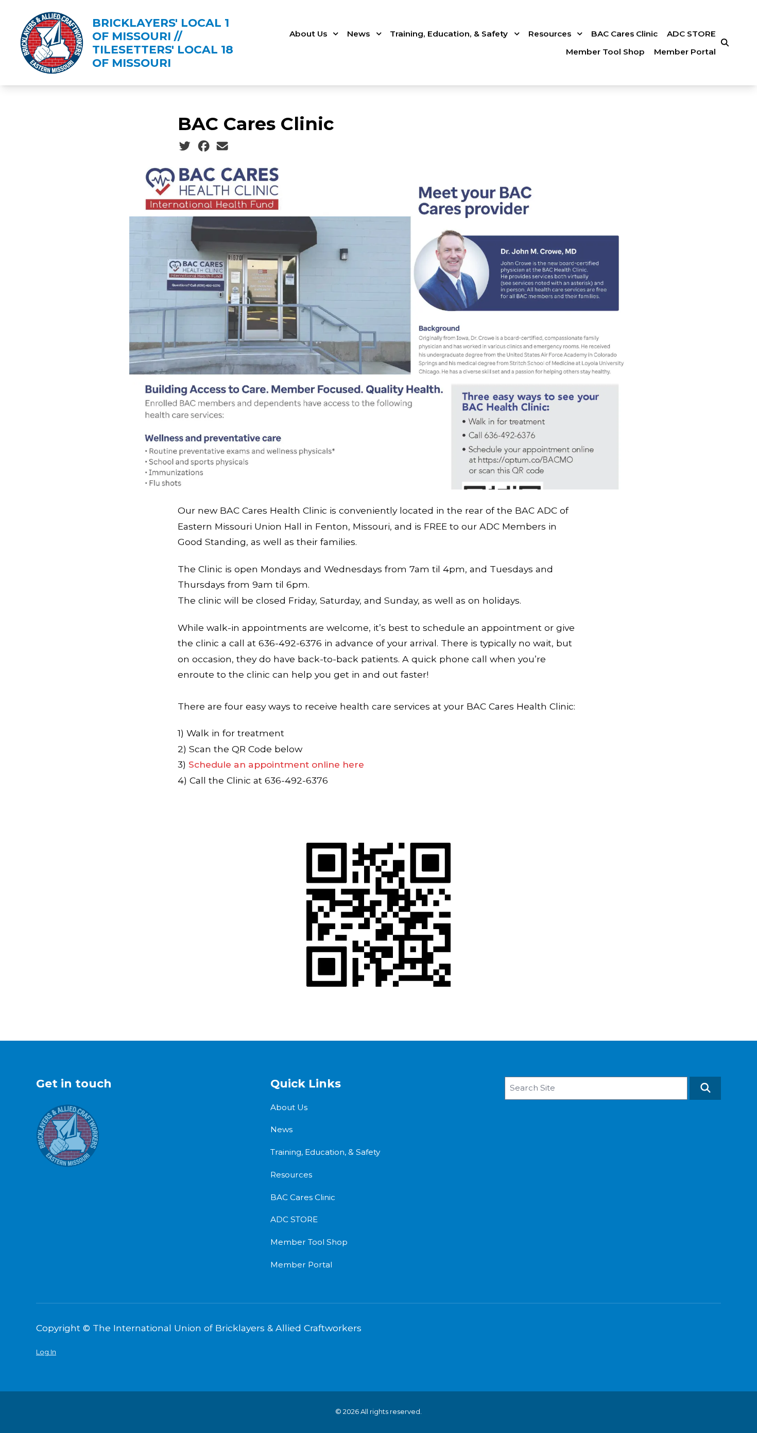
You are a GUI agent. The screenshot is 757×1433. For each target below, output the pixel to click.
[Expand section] (335, 34)
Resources (549, 34)
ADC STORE (691, 34)
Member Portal (685, 52)
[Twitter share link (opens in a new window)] (185, 146)
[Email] (222, 146)
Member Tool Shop (605, 52)
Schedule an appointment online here (276, 764)
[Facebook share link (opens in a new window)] (204, 146)
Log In (46, 1352)
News (358, 34)
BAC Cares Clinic (624, 34)
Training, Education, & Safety (449, 34)
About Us (308, 34)
